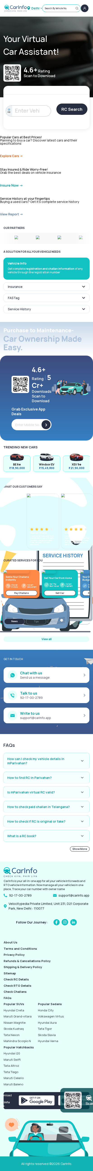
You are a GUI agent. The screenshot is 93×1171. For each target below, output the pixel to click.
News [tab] (14, 621)
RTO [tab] (80, 621)
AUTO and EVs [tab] (58, 621)
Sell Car (60, 593)
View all (46, 639)
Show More (79, 849)
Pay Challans (21, 593)
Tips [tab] (36, 621)
